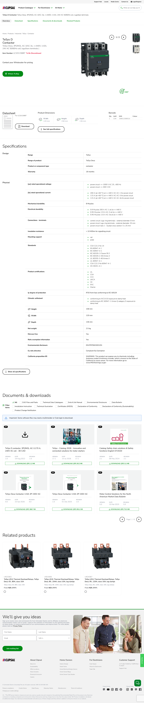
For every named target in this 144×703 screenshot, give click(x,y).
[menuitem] (27, 7)
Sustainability (34, 666)
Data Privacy (35, 688)
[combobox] (54, 638)
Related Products (73, 21)
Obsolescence (62, 688)
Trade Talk (92, 669)
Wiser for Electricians (95, 666)
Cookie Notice (23, 688)
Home (5, 33)
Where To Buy (13, 74)
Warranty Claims (48, 688)
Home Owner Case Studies (67, 674)
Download (25, 126)
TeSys (24, 33)
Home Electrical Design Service (68, 669)
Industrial (18, 33)
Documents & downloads (52, 21)
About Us (33, 664)
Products (11, 33)
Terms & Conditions (76, 688)
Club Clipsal (92, 664)
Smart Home (63, 666)
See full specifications (51, 129)
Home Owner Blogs (65, 672)
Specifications (33, 21)
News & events (34, 672)
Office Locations (34, 669)
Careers (32, 677)
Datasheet (19, 21)
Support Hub (123, 668)
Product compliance (8, 688)
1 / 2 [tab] (118, 37)
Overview (6, 21)
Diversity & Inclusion (36, 674)
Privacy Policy (17, 626)
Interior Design (64, 664)
